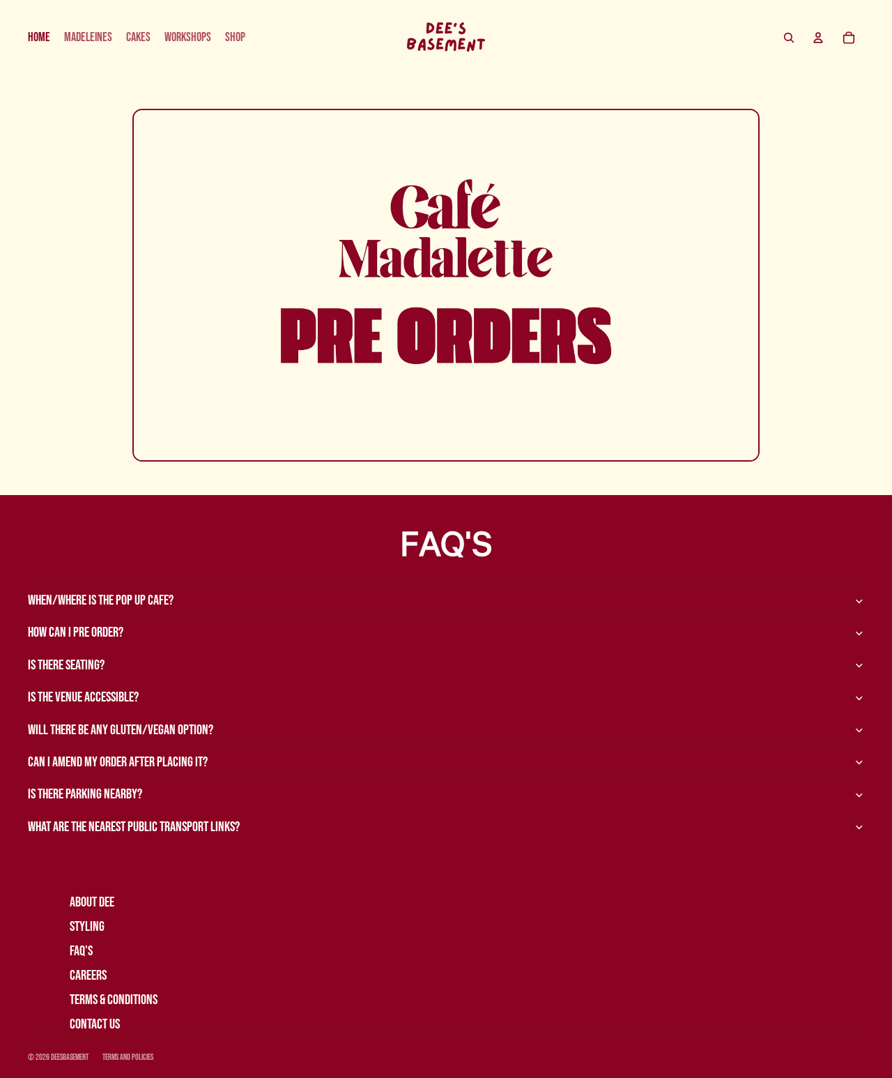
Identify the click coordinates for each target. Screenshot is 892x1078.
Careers (88, 975)
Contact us (95, 1024)
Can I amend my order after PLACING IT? (118, 762)
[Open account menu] (818, 37)
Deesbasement (70, 1057)
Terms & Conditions (113, 1000)
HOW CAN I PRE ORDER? (75, 632)
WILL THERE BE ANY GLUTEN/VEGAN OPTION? (120, 730)
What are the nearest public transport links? (134, 827)
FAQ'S (81, 951)
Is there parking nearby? (85, 794)
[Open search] (789, 37)
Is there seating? (66, 665)
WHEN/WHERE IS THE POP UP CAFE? (101, 600)
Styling (87, 926)
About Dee (92, 902)
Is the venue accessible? (83, 697)
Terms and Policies (127, 1057)
